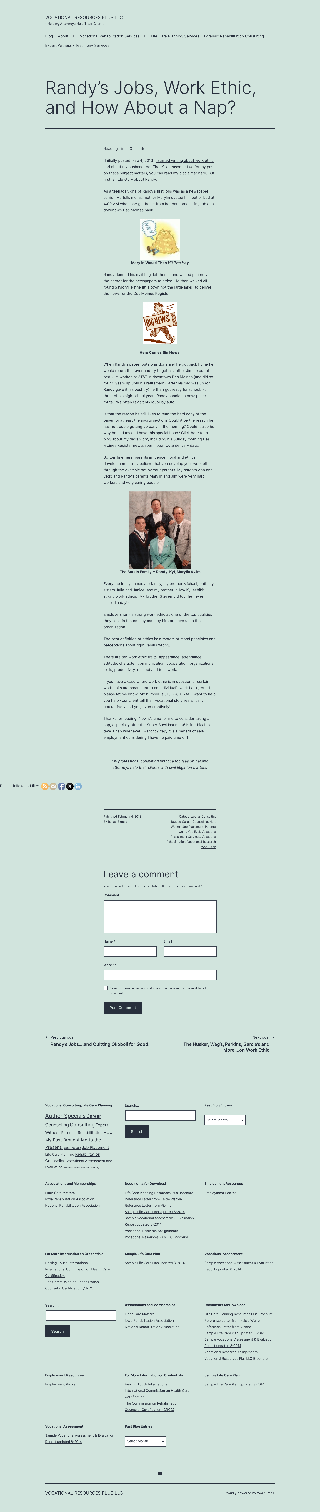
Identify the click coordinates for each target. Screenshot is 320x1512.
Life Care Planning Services (175, 36)
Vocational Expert (72, 1167)
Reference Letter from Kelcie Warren (153, 1199)
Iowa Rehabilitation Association (69, 1199)
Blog (49, 36)
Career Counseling (195, 821)
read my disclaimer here (185, 173)
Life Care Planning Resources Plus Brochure (159, 1193)
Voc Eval (194, 831)
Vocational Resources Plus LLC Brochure (156, 1237)
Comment (113, 895)
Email (169, 941)
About (63, 36)
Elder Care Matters (60, 1193)
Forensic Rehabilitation (82, 1132)
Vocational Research (201, 841)
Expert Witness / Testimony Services (77, 45)
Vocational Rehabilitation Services (109, 36)
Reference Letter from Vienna (148, 1205)
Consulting (208, 816)
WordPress (265, 1493)
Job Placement (192, 826)
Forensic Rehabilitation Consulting (234, 36)
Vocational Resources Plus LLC (84, 17)
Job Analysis (72, 1148)
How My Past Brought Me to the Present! (79, 1140)
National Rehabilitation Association (72, 1205)
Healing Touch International (67, 1263)
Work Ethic (208, 847)
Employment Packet (220, 1193)
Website (110, 965)
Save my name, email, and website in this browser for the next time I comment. (158, 990)
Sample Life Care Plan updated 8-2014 (155, 1212)
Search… (132, 1106)
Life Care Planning (59, 1154)
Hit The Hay (178, 263)
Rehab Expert (117, 821)
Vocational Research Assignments (151, 1231)
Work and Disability (90, 1167)
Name (109, 941)
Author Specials (65, 1116)
